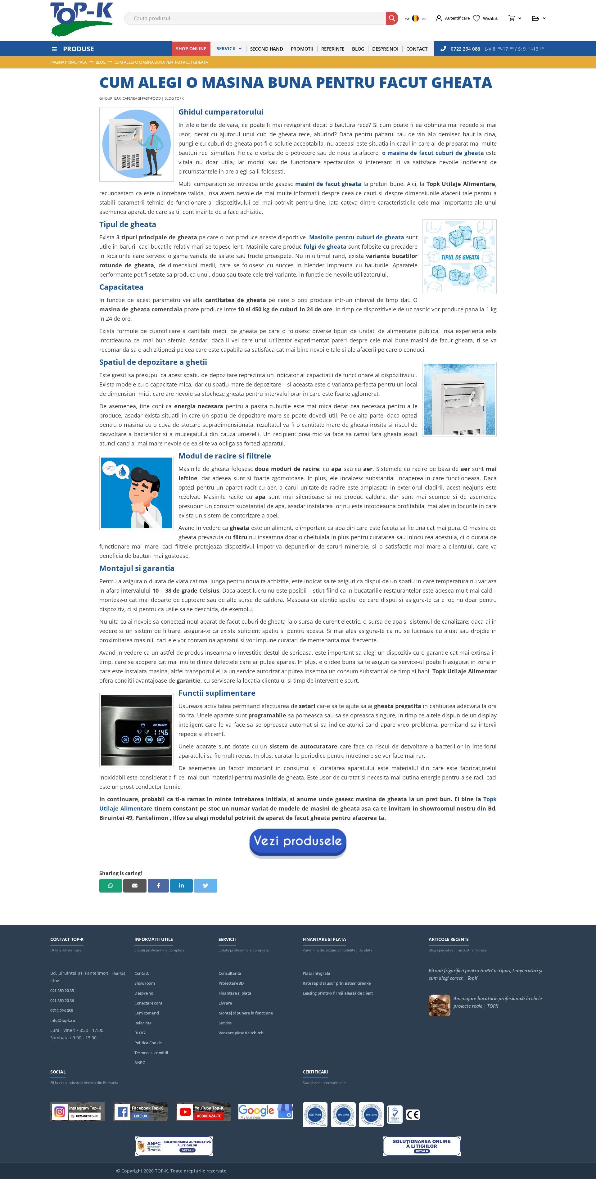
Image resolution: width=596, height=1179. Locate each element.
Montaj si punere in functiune (246, 1013)
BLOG (139, 1033)
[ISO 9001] (315, 1115)
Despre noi (144, 993)
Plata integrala (316, 973)
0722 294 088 (465, 49)
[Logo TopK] (81, 19)
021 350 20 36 (62, 1000)
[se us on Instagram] (77, 1112)
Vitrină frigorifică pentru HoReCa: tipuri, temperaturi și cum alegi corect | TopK (485, 974)
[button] (413, 18)
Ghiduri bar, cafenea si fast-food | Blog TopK (141, 98)
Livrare (225, 1003)
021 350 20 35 (62, 990)
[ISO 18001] (371, 1115)
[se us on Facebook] (140, 1112)
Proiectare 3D (231, 983)
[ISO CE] (413, 1115)
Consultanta (230, 973)
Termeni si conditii (151, 1052)
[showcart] (514, 18)
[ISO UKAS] (395, 1115)
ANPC (139, 1062)
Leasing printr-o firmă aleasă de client (338, 993)
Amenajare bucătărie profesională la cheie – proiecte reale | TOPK (499, 1002)
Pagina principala (69, 62)
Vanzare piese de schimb (241, 1033)
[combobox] (261, 18)
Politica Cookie (148, 1043)
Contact (141, 973)
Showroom (144, 983)
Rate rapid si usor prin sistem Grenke (336, 983)
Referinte (142, 1023)
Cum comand (146, 1013)
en (424, 18)
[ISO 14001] (343, 1115)
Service (225, 1023)
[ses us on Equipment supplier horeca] (265, 1113)
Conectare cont (148, 1003)
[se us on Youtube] (203, 1112)
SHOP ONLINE (191, 49)
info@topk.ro (62, 1020)
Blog (101, 62)
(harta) (118, 973)
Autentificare (457, 18)
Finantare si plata (235, 993)
